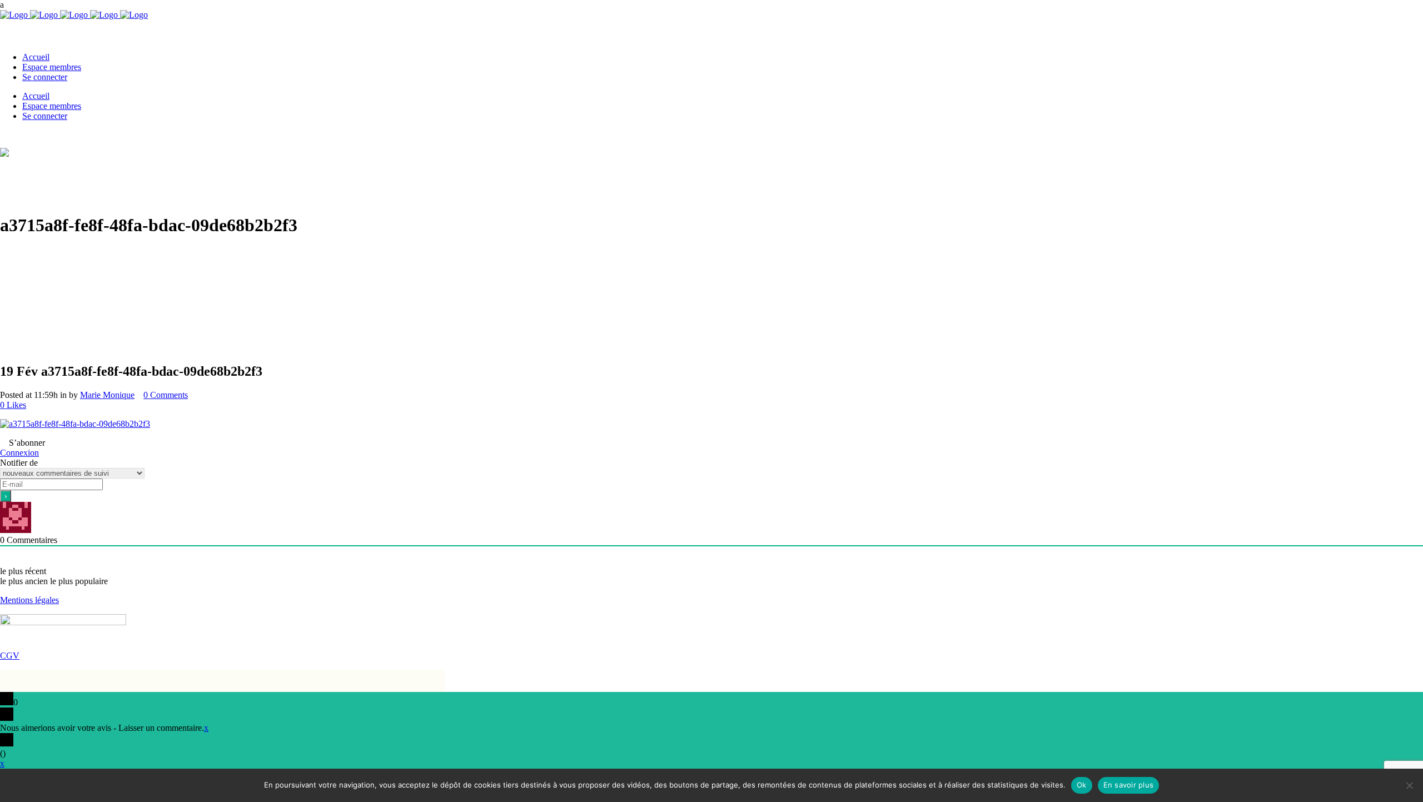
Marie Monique (107, 395)
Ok (1082, 784)
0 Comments (165, 395)
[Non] (1409, 785)
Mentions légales (29, 600)
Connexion (19, 452)
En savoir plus (1128, 784)
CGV (9, 655)
